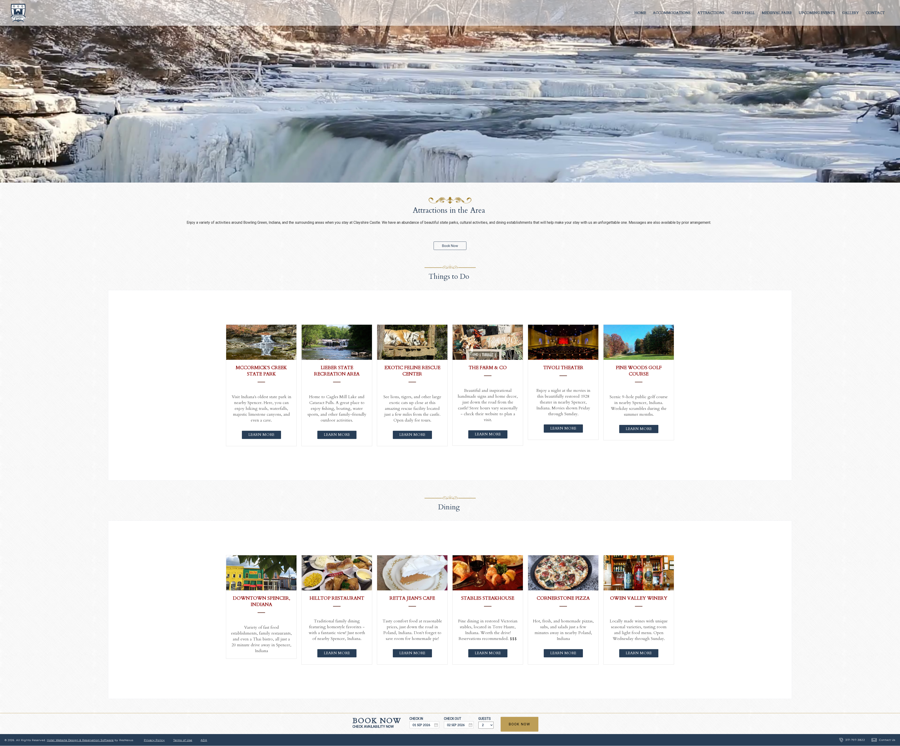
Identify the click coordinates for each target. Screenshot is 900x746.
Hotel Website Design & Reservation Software (80, 740)
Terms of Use (182, 740)
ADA (204, 740)
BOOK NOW (519, 724)
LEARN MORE (261, 434)
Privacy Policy (154, 740)
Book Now (450, 246)
